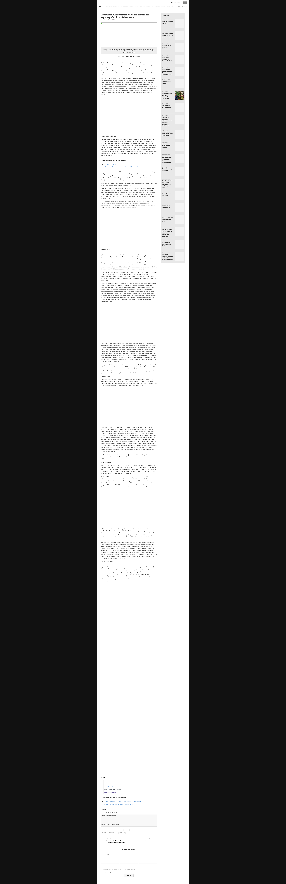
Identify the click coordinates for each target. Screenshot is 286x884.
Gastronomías (142, 6)
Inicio (102, 11)
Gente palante (116, 6)
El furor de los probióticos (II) (166, 206)
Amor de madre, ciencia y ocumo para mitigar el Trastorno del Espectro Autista (166, 159)
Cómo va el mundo (156, 6)
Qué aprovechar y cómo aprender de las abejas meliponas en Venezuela (167, 233)
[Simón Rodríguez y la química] (179, 195)
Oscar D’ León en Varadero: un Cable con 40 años (167, 133)
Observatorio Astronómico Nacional (109, 832)
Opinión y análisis (124, 6)
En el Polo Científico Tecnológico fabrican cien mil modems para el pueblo (167, 184)
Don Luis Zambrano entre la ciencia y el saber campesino (167, 35)
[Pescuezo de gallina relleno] (179, 23)
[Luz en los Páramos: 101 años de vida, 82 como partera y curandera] (179, 256)
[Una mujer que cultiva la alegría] (179, 107)
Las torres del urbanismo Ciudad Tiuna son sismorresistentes (167, 72)
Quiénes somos (170, 6)
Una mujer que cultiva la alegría (166, 106)
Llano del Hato (119, 829)
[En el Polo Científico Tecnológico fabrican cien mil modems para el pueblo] (179, 183)
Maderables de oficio (110, 164)
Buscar (185, 2)
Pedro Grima (122, 832)
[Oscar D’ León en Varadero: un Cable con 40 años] (179, 134)
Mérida (126, 829)
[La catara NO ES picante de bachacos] (179, 47)
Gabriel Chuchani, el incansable (167, 169)
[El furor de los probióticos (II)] (179, 207)
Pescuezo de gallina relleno (167, 22)
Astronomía (104, 829)
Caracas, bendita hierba (166, 82)
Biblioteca (163, 6)
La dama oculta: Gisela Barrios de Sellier (166, 244)
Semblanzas (131, 6)
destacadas (111, 829)
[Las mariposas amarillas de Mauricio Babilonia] (179, 59)
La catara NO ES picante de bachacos (166, 47)
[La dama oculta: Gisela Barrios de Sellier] (179, 244)
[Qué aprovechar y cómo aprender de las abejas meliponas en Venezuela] (179, 231)
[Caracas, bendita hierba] (179, 83)
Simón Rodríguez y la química (167, 194)
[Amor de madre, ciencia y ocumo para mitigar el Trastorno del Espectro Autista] (179, 158)
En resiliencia (109, 6)
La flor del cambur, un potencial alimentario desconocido (167, 96)
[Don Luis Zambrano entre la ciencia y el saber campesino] (179, 35)
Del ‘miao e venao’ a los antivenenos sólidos (167, 219)
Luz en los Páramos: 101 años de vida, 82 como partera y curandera (167, 257)
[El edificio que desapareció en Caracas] (179, 146)
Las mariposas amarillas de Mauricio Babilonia (167, 59)
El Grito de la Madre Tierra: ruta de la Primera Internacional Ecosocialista (125, 167)
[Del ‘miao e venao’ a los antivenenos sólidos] (179, 219)
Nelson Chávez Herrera (110, 787)
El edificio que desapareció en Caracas (166, 145)
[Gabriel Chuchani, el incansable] (179, 171)
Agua (136, 6)
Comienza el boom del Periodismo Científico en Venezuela (120, 804)
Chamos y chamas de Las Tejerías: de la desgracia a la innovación (122, 801)
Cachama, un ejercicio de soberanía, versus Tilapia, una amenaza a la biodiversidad (167, 122)
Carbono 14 (148, 6)
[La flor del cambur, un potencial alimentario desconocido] (179, 95)
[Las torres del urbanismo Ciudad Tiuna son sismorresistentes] (179, 71)
